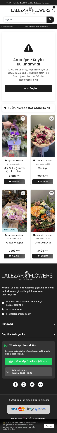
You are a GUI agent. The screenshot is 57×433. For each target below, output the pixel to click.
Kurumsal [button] (7, 324)
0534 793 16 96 (13, 309)
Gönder (15, 181)
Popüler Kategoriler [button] (13, 334)
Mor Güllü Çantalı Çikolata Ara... (14, 170)
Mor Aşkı (43, 168)
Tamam (49, 426)
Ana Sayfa (30, 88)
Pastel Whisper (14, 242)
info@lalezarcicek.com (18, 313)
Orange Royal (43, 242)
